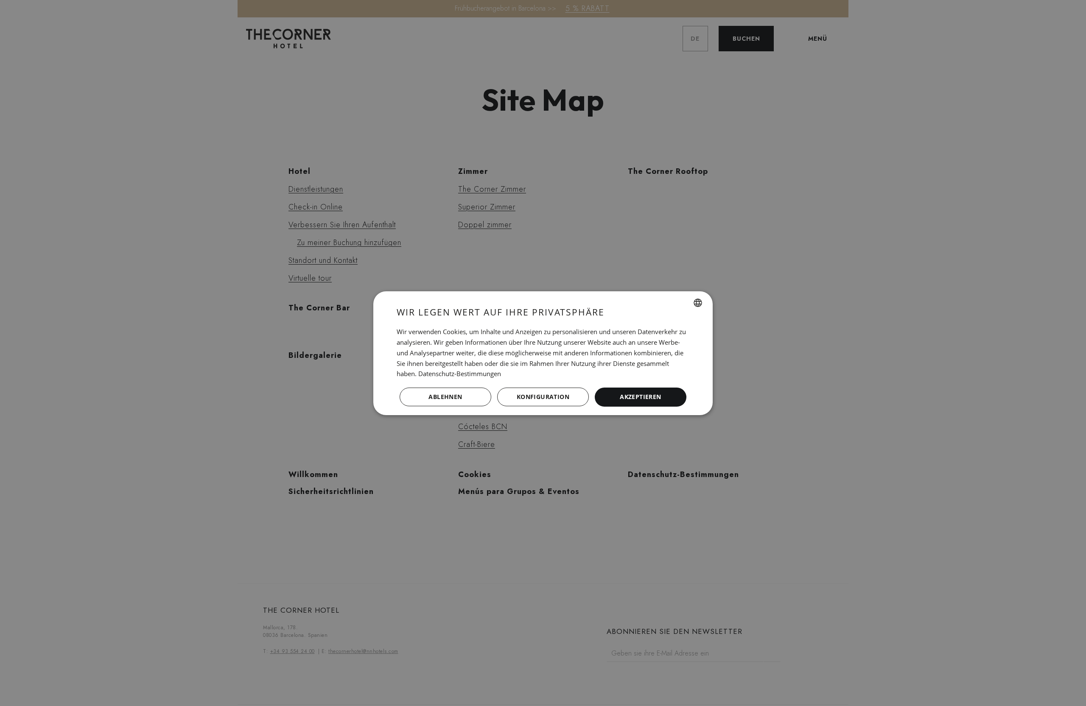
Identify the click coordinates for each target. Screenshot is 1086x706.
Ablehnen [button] (445, 397)
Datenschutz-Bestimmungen (459, 373)
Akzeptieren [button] (640, 397)
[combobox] (698, 303)
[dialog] (543, 353)
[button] (543, 397)
